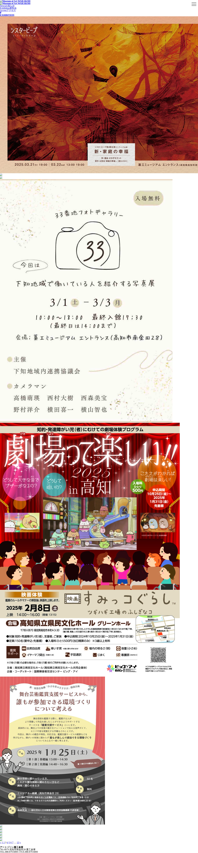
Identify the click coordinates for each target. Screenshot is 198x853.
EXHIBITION (7, 15)
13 (18, 842)
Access (8, 10)
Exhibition (8, 8)
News (7, 5)
